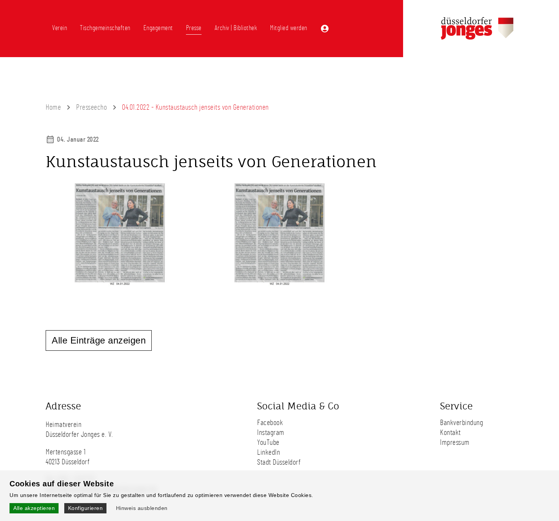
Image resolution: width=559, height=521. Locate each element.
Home (53, 107)
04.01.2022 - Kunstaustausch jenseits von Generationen (195, 107)
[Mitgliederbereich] (324, 28)
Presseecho (91, 107)
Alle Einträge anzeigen (99, 340)
